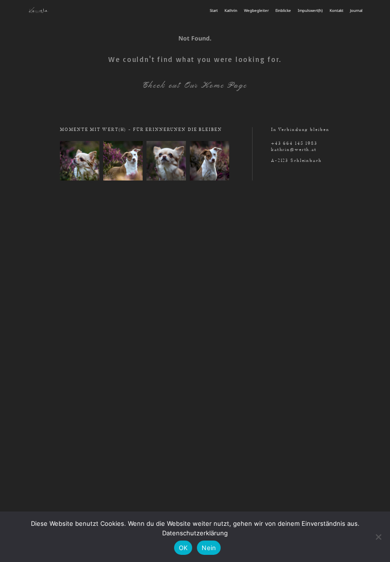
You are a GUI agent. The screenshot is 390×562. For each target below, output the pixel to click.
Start (214, 10)
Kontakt (336, 10)
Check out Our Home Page (195, 85)
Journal (356, 10)
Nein (209, 548)
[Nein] (378, 537)
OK (183, 548)
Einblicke (283, 10)
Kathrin (230, 10)
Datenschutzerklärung (195, 533)
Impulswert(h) (310, 10)
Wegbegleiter (256, 10)
